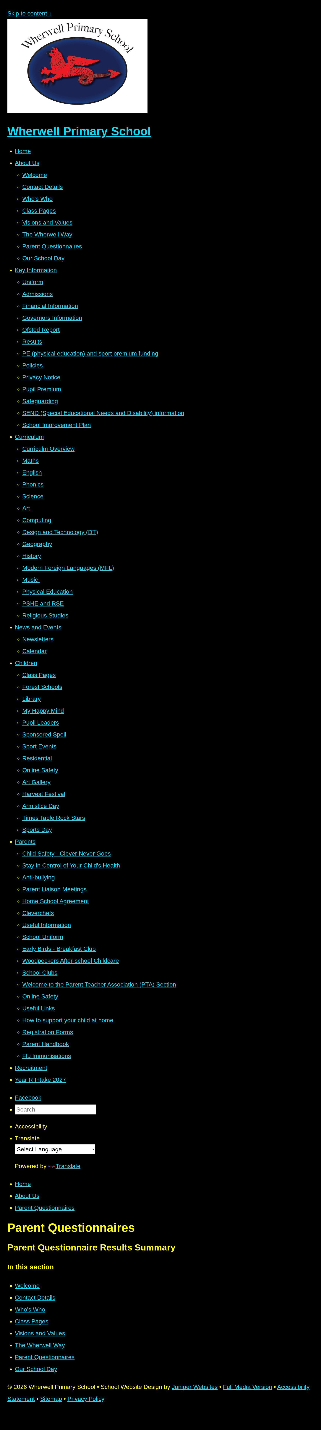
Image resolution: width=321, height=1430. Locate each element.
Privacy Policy (85, 1398)
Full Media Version (247, 1386)
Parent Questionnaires (44, 1207)
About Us (27, 1195)
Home (23, 1184)
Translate (68, 1166)
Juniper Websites (195, 1386)
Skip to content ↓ (29, 13)
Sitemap (51, 1398)
